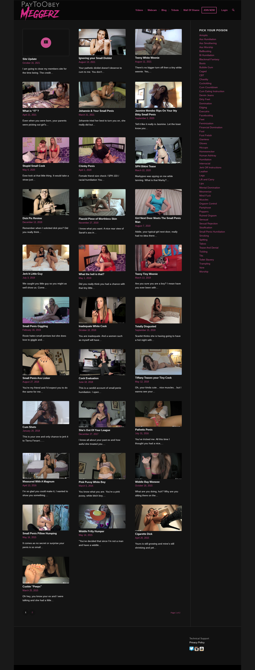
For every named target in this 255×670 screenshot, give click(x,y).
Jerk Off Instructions (210, 167)
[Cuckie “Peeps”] (46, 570)
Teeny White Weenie (147, 57)
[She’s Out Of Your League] (102, 414)
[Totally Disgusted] (158, 310)
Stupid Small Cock (34, 165)
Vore (201, 267)
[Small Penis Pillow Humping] (46, 517)
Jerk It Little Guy (32, 273)
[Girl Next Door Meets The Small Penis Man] (158, 202)
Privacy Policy (197, 642)
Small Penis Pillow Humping (40, 533)
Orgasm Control (208, 203)
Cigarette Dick (143, 533)
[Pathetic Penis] (158, 414)
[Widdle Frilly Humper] (102, 516)
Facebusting (206, 115)
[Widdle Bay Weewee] (158, 466)
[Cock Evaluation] (102, 362)
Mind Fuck (205, 195)
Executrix (204, 111)
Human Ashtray (207, 155)
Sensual (203, 219)
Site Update (30, 58)
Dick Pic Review (32, 218)
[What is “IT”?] (46, 95)
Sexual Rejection (208, 223)
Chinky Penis (87, 166)
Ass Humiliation (207, 39)
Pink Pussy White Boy (92, 482)
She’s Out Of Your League (94, 430)
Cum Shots (29, 426)
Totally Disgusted (145, 326)
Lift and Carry (206, 179)
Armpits (203, 35)
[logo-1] (39, 10)
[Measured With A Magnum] (46, 466)
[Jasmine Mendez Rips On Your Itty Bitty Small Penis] (158, 95)
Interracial (204, 163)
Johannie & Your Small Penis (96, 110)
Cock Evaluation (89, 378)
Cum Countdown (208, 87)
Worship (203, 271)
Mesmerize (205, 191)
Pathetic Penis (143, 429)
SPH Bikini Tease (145, 166)
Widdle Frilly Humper (91, 531)
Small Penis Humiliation (212, 231)
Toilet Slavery (206, 259)
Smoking (204, 235)
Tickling (203, 251)
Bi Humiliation (206, 55)
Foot (201, 131)
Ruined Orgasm (208, 215)
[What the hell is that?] (102, 258)
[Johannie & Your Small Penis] (102, 95)
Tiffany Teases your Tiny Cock (153, 377)
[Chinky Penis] (102, 150)
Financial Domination (210, 127)
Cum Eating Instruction (211, 91)
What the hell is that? (91, 274)
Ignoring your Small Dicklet (95, 58)
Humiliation (205, 159)
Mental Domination (209, 187)
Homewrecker (207, 151)
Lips (201, 183)
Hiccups (203, 147)
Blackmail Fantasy (209, 59)
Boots (202, 63)
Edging (203, 107)
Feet (201, 119)
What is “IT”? (31, 110)
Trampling (204, 263)
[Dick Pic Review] (46, 202)
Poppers (204, 211)
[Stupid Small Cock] (46, 150)
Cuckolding (205, 83)
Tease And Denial (208, 247)
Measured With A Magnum (38, 481)
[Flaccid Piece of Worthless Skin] (102, 202)
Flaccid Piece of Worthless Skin (98, 218)
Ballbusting (205, 51)
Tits (201, 255)
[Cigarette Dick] (158, 518)
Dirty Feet (204, 99)
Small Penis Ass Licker (36, 378)
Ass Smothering (208, 43)
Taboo (202, 243)
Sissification (205, 227)
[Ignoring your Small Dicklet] (102, 42)
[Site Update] (46, 42)
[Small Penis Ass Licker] (46, 362)
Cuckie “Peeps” (32, 586)
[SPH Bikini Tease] (158, 150)
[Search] (233, 10)
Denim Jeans (206, 95)
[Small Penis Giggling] (46, 310)
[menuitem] (139, 10)
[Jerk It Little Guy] (46, 258)
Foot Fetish (205, 135)
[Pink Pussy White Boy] (102, 466)
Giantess (204, 139)
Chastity (203, 79)
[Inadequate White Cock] (102, 310)
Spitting (203, 239)
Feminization (206, 123)
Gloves (203, 143)
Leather (203, 171)
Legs (202, 175)
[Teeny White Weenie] (158, 42)
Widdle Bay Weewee (147, 481)
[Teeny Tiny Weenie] (158, 258)
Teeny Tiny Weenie (146, 273)
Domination (205, 103)
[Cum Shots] (46, 412)
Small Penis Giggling (35, 326)
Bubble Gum (206, 67)
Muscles (203, 199)
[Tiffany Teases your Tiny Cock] (158, 362)
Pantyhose (205, 207)
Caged (203, 71)
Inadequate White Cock (93, 326)
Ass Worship (206, 47)
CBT (201, 75)
